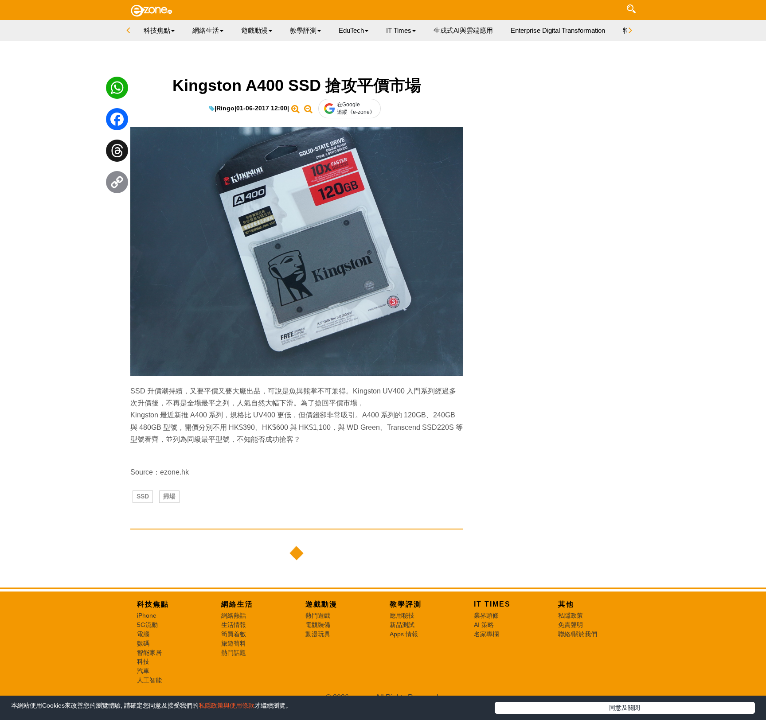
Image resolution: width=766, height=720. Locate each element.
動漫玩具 (317, 634)
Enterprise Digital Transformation (558, 30)
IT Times (492, 604)
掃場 (169, 496)
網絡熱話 (233, 615)
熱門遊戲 (317, 615)
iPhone (146, 615)
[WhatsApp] (117, 90)
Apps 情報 (404, 634)
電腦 (143, 634)
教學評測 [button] (303, 30)
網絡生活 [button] (205, 30)
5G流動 (147, 624)
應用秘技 (402, 615)
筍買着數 (233, 634)
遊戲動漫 (321, 604)
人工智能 (149, 680)
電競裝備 (317, 624)
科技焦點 (153, 604)
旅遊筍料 (233, 643)
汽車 (143, 670)
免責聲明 (570, 624)
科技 (143, 661)
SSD (143, 496)
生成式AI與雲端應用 (463, 30)
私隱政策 (570, 615)
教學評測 (406, 604)
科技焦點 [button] (157, 30)
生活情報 (233, 624)
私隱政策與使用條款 (226, 705)
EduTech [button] (351, 30)
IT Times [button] (398, 30)
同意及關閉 (624, 707)
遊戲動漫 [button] (254, 30)
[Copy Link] (117, 184)
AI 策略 (484, 624)
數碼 (143, 643)
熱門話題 (233, 652)
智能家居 (149, 652)
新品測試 (402, 624)
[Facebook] (117, 121)
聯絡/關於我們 (577, 634)
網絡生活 (237, 604)
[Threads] (117, 153)
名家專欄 (486, 634)
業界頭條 (486, 615)
